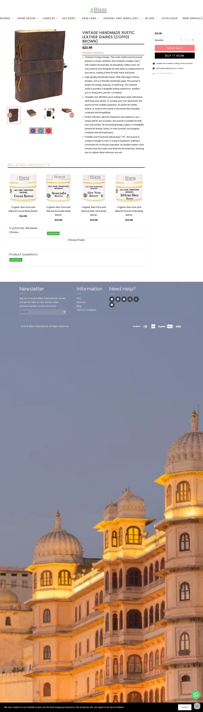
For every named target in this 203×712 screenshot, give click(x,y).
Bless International (38, 326)
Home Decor (27, 18)
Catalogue (170, 18)
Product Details (93, 53)
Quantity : (159, 40)
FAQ (79, 298)
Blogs (150, 18)
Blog (79, 306)
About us (81, 302)
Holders (69, 18)
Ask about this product (164, 73)
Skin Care (89, 18)
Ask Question (16, 260)
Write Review (53, 233)
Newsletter (31, 289)
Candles (49, 18)
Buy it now (174, 56)
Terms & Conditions (86, 310)
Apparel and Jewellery (121, 18)
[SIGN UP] (64, 312)
